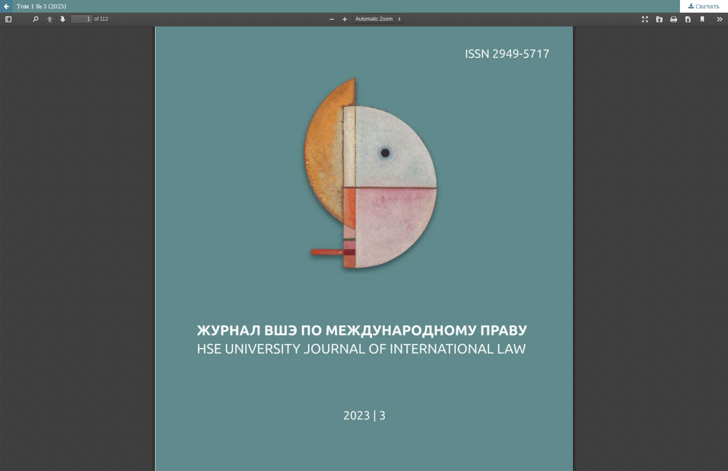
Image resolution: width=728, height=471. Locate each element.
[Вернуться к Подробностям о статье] (6, 6)
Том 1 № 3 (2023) (41, 6)
